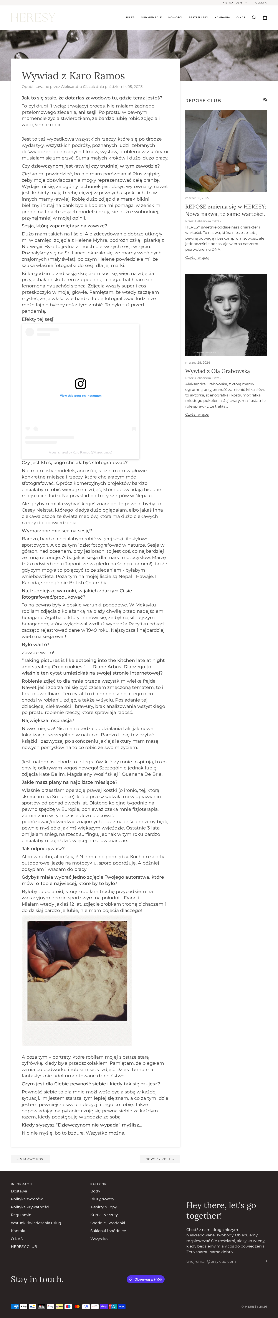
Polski (258, 2)
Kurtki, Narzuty (104, 1215)
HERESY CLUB (24, 1246)
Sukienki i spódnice (108, 1231)
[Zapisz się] (263, 1260)
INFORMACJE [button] (22, 1184)
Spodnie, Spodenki (107, 1223)
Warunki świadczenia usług (36, 1223)
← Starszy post (30, 1159)
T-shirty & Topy (103, 1207)
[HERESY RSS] (265, 99)
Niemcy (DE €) (233, 2)
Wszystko (99, 1239)
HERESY (251, 1306)
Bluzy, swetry (102, 1199)
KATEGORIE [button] (100, 1184)
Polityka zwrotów (27, 1199)
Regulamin (21, 1215)
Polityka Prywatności (30, 1207)
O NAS (17, 1239)
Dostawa (19, 1191)
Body (95, 1191)
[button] (130, 17)
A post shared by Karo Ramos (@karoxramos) (80, 452)
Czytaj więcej (197, 257)
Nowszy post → (160, 1159)
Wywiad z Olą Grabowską (217, 371)
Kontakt (18, 1231)
